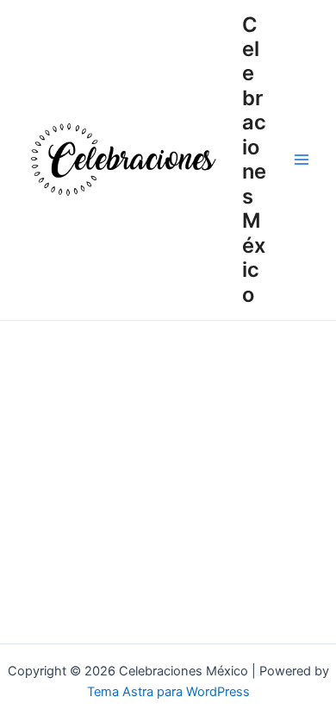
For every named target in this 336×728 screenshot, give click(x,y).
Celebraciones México (254, 159)
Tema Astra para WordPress (168, 692)
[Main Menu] (301, 159)
